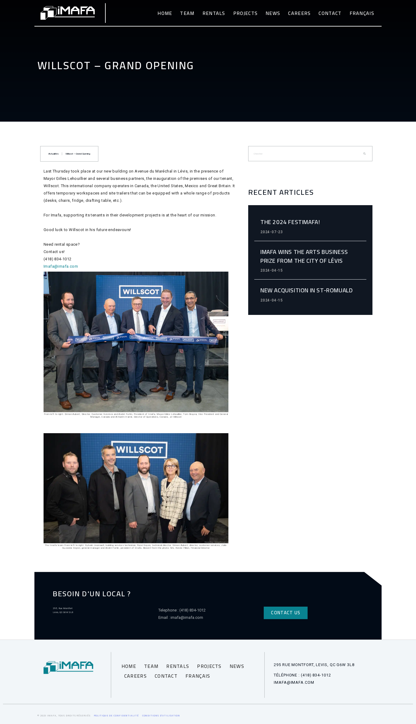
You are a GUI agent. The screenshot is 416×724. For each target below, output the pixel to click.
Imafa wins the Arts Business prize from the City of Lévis (304, 256)
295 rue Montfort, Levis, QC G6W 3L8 (314, 664)
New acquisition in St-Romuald (306, 290)
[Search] (364, 153)
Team (187, 13)
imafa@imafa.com (294, 682)
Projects (245, 13)
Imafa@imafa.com (61, 266)
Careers (299, 13)
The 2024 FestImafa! (290, 221)
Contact (330, 13)
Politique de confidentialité (116, 715)
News (273, 13)
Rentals (214, 13)
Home (164, 13)
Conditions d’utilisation (161, 715)
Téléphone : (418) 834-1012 (302, 675)
